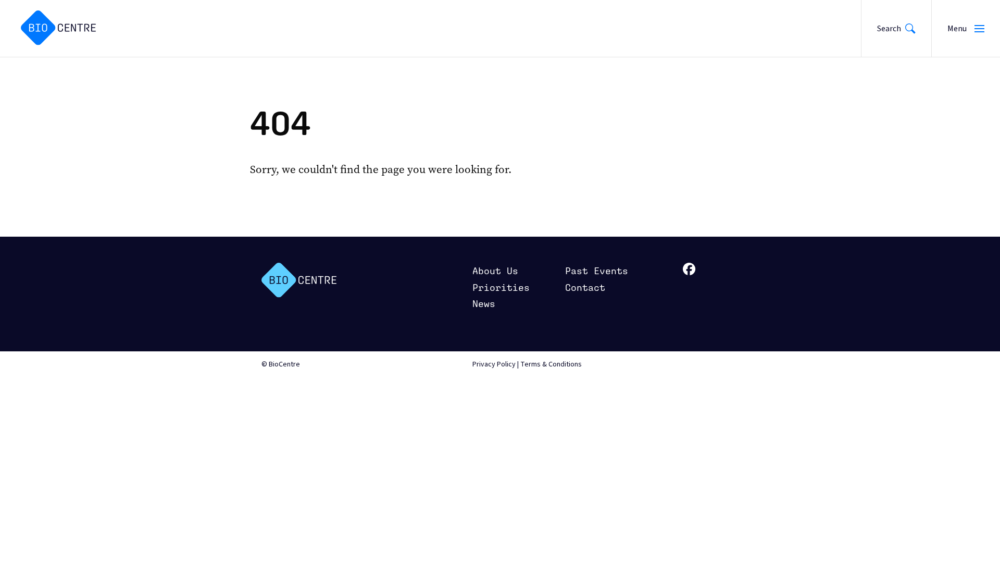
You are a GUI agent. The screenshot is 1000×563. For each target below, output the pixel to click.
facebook (689, 269)
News (483, 303)
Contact (585, 287)
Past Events (596, 270)
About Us (495, 270)
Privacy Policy (494, 364)
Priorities (501, 287)
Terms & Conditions (551, 364)
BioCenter (298, 280)
